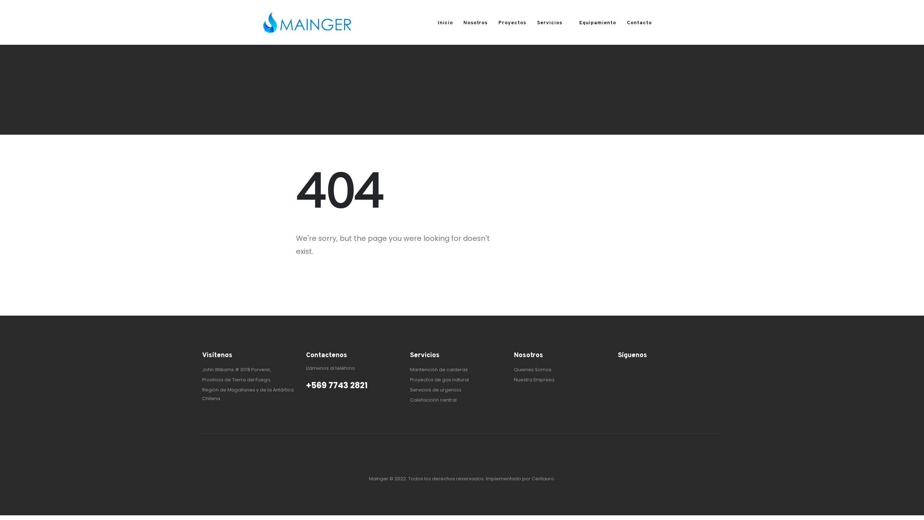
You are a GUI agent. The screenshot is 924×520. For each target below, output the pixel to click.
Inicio (445, 23)
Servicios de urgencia (435, 390)
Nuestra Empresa (534, 380)
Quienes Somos (533, 370)
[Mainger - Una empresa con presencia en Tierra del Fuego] (307, 22)
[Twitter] (634, 370)
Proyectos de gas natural (439, 380)
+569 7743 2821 (337, 385)
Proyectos (512, 23)
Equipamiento (597, 23)
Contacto (639, 23)
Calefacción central (433, 400)
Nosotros (475, 23)
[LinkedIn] (646, 370)
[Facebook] (623, 370)
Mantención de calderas (439, 370)
